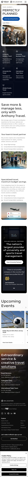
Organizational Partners (7, 425)
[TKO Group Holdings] (7, 409)
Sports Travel (4, 420)
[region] (14, 464)
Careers (22, 425)
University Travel (5, 423)
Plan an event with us (17, 444)
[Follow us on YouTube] (15, 413)
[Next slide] (26, 307)
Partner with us (13, 446)
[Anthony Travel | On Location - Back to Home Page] (11, 2)
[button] (25, 2)
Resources (23, 427)
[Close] (26, 453)
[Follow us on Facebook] (8, 413)
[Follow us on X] (5, 413)
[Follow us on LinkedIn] (11, 413)
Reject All (14, 469)
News (22, 423)
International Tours (6, 427)
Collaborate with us (15, 448)
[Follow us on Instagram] (2, 413)
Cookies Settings (14, 465)
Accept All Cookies (14, 474)
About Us (23, 420)
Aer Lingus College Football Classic (10, 429)
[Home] (7, 401)
